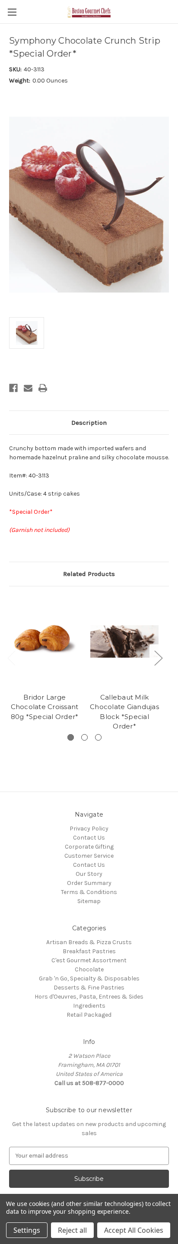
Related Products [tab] (89, 574)
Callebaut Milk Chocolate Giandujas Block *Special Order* (124, 712)
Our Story (89, 874)
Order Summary (89, 883)
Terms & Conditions (89, 892)
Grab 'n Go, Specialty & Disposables (89, 978)
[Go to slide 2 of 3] (84, 737)
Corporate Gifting (89, 846)
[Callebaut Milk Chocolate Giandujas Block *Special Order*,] (124, 642)
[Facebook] (13, 388)
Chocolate (89, 969)
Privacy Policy (89, 828)
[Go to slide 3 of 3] (98, 737)
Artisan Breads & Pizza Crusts (89, 942)
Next (158, 658)
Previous (11, 658)
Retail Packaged (89, 1014)
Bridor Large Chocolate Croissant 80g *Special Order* (45, 707)
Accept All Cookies (133, 1230)
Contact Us (89, 837)
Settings (26, 1230)
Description (89, 422)
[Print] (42, 388)
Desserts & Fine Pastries (89, 987)
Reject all (72, 1230)
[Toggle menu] (12, 12)
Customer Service (89, 855)
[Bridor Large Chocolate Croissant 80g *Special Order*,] (44, 642)
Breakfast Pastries (89, 951)
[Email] (28, 388)
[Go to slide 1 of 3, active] (70, 737)
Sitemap (89, 901)
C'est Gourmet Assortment (89, 960)
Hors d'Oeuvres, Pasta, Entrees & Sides (89, 996)
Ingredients (89, 1005)
